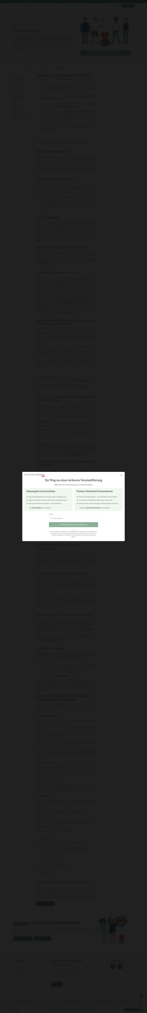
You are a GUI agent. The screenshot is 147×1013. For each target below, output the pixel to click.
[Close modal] (121, 475)
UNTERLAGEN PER (73, 525)
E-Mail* (51, 514)
